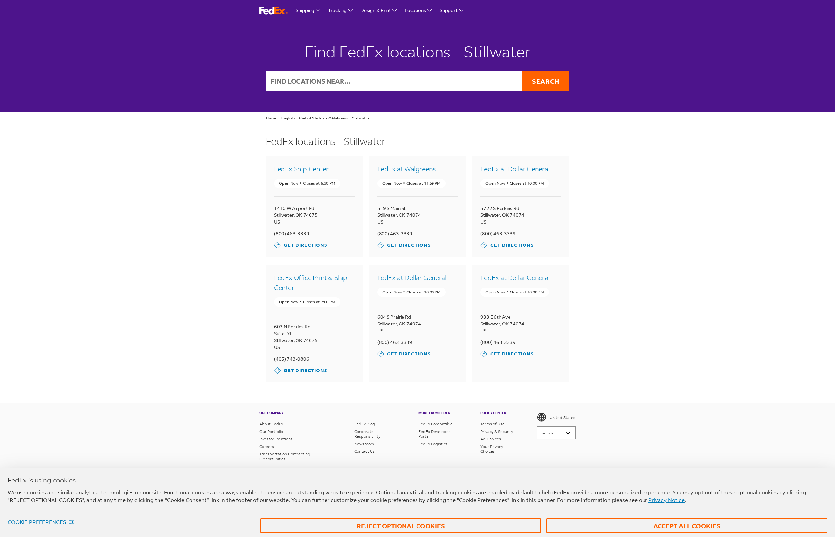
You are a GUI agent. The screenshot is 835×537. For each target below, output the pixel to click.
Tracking (337, 10)
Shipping (305, 10)
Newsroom (364, 443)
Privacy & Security (496, 431)
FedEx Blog (364, 423)
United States (562, 417)
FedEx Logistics (433, 443)
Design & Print (375, 10)
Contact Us (364, 451)
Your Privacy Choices (491, 449)
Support (449, 10)
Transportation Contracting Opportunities (284, 456)
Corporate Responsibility (367, 434)
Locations (415, 10)
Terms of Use (492, 423)
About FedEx (271, 423)
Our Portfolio (271, 431)
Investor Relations (276, 438)
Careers (266, 446)
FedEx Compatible (435, 423)
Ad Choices (490, 438)
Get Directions (300, 245)
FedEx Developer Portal (434, 434)
